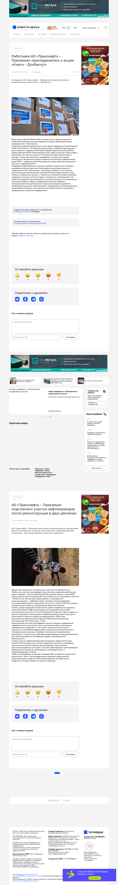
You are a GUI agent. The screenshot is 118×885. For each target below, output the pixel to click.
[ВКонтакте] (17, 299)
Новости (18, 48)
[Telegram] (33, 299)
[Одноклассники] (25, 299)
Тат (75, 28)
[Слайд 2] (43, 416)
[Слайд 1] (41, 416)
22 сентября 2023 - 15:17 (20, 72)
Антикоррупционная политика (25, 874)
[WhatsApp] (41, 299)
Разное (66, 800)
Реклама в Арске (58, 34)
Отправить (71, 337)
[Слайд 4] (48, 416)
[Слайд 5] (50, 416)
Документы (53, 800)
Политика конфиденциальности (25, 881)
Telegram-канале (23, 211)
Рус (64, 28)
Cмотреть (94, 878)
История (42, 34)
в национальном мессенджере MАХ (30, 223)
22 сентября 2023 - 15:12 (20, 520)
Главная (17, 34)
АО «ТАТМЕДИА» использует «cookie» (28, 876)
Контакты (75, 34)
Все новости (97, 468)
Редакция (29, 34)
